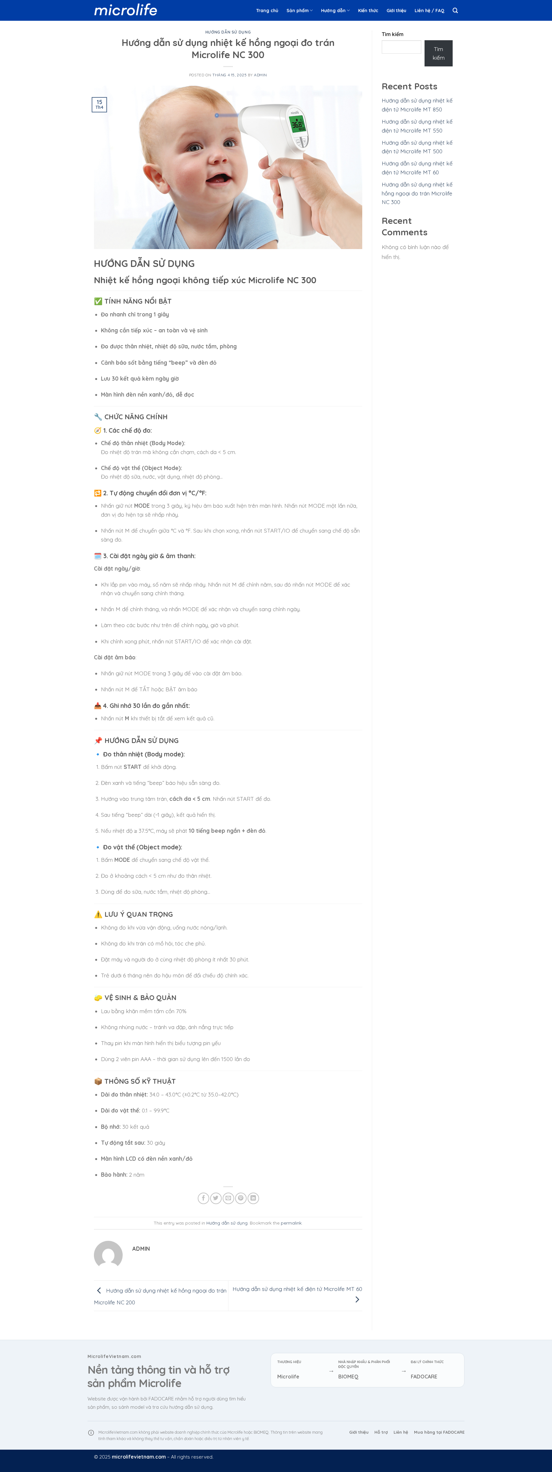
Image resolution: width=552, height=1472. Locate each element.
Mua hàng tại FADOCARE (439, 1432)
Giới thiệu (396, 10)
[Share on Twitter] (216, 1198)
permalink (291, 1222)
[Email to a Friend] (228, 1198)
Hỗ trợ (381, 1432)
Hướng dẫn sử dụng (228, 32)
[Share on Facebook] (203, 1198)
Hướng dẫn (333, 10)
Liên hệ (401, 1432)
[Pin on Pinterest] (241, 1198)
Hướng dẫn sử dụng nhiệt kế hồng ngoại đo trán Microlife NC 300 (417, 193)
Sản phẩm (298, 10)
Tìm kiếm (392, 34)
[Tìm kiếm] (455, 10)
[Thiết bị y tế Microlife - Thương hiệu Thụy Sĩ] (126, 10)
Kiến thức (368, 10)
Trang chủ (267, 10)
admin (260, 74)
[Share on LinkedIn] (253, 1198)
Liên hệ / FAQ (429, 10)
